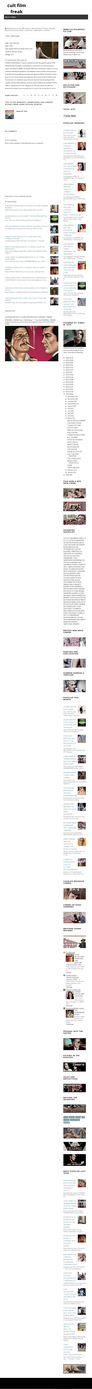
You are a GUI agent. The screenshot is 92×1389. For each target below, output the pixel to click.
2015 (67, 384)
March (70, 418)
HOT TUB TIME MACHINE (73, 455)
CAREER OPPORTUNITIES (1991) (79, 994)
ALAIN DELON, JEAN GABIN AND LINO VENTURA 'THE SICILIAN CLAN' (69, 268)
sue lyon (66, 1122)
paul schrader (19, 30)
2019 (67, 375)
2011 (67, 394)
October (71, 401)
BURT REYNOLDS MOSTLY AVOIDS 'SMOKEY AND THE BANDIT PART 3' (69, 1186)
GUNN (69, 465)
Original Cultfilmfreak (73, 990)
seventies (47, 30)
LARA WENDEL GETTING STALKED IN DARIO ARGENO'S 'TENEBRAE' (70, 230)
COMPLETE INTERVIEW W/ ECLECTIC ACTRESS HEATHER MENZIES (70, 864)
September (71, 404)
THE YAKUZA (72, 449)
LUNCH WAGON (73, 467)
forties (78, 1117)
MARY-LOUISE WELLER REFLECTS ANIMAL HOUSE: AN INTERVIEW (69, 1329)
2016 (67, 382)
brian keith (52, 28)
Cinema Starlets (71, 975)
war (83, 1117)
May (69, 413)
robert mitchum (38, 30)
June (69, 411)
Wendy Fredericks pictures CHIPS (72, 978)
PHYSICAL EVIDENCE (75, 440)
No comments (37, 28)
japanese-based (10, 30)
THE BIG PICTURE (74, 425)
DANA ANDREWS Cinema (75, 1008)
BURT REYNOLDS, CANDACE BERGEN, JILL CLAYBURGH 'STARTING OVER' (70, 1260)
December (71, 396)
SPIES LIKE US (72, 442)
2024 (67, 363)
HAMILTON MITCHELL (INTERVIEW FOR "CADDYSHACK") (26, 278)
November (71, 399)
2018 (67, 377)
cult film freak (16, 8)
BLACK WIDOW (73, 447)
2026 (67, 358)
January (70, 472)
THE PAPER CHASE (74, 423)
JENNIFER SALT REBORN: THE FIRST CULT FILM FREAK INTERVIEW (69, 809)
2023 (67, 365)
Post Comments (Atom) (23, 196)
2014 (67, 387)
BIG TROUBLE (72, 437)
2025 (67, 360)
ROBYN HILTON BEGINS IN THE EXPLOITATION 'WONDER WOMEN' (69, 1222)
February (71, 470)
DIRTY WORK (72, 432)
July (69, 408)
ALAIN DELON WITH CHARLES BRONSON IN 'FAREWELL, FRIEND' (28, 317)
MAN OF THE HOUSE (75, 430)
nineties (71, 1117)
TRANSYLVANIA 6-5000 (76, 435)
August (70, 406)
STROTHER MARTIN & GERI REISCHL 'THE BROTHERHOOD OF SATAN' (69, 304)
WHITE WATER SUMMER (76, 421)
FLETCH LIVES (72, 428)
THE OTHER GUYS (74, 458)
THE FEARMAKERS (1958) (79, 1012)
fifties (66, 1117)
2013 (67, 389)
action (46, 28)
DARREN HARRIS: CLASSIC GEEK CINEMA (69, 775)
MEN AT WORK (73, 444)
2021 (67, 370)
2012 (67, 392)
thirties (66, 1120)
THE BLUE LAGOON (74, 452)
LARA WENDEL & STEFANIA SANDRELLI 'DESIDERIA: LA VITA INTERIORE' (69, 148)
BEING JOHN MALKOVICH (73, 462)
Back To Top (64, 1386)
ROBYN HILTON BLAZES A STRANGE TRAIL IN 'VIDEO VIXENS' (69, 1241)
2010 (67, 475)
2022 (67, 367)
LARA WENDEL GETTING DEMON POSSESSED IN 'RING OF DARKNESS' (70, 169)
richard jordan (28, 30)
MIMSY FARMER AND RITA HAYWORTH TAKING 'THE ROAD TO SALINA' (70, 844)
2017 (67, 379)
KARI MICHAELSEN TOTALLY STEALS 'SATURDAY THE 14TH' (27, 226)
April (69, 416)
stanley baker (75, 1120)
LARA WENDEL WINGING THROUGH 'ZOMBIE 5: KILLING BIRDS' (69, 189)
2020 (67, 372)
